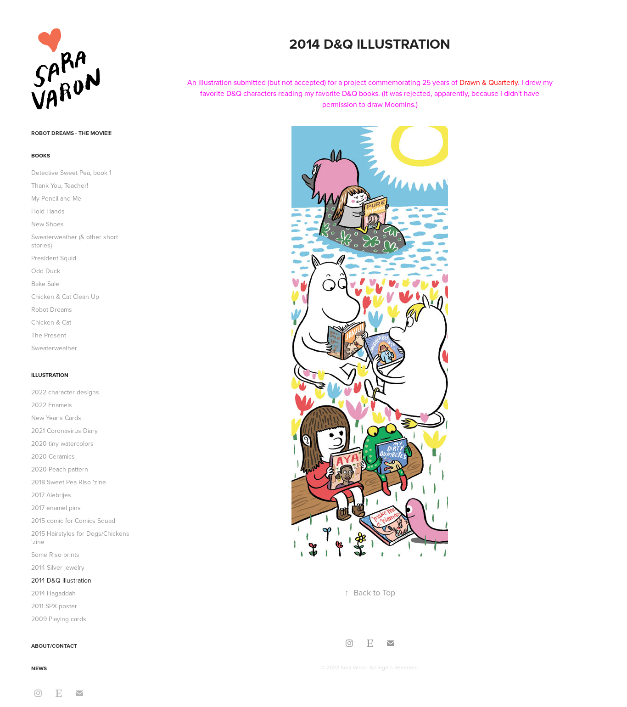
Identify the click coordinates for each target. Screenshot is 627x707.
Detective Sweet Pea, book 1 (71, 172)
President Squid (53, 258)
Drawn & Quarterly (488, 82)
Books (40, 155)
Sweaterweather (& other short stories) (74, 241)
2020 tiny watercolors (62, 443)
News (39, 668)
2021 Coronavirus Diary (64, 430)
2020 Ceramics (53, 456)
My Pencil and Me (56, 198)
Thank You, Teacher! (59, 185)
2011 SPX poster (54, 606)
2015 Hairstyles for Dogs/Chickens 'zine (80, 537)
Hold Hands (48, 211)
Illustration (49, 375)
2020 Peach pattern (59, 469)
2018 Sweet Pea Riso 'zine (68, 482)
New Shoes (47, 224)
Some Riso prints (55, 554)
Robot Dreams (51, 309)
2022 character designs (65, 392)
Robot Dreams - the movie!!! (71, 133)
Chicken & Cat (51, 322)
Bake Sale (45, 283)
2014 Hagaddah (53, 593)
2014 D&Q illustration (61, 580)
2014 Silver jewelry (57, 567)
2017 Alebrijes (51, 494)
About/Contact (54, 646)
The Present (48, 335)
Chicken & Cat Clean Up (65, 296)
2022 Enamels (51, 405)
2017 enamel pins (56, 507)
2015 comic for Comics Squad (73, 520)
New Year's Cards (56, 417)
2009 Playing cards (58, 618)
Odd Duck (45, 270)
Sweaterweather (54, 348)
